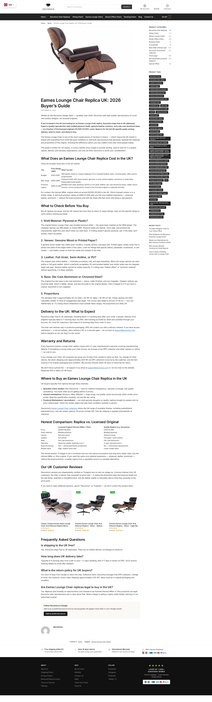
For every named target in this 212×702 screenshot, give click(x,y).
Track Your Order (81, 682)
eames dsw (153, 125)
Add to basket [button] (56, 535)
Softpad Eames (155, 210)
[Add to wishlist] (69, 492)
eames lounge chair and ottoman (157, 138)
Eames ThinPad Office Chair (159, 177)
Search (126, 7)
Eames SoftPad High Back (158, 164)
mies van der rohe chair (157, 207)
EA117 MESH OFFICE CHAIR (158, 109)
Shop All (78, 686)
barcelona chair (155, 76)
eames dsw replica (156, 128)
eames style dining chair (157, 170)
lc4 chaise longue (155, 183)
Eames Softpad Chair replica (159, 161)
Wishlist (156, 9)
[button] (166, 17)
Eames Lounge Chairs (157, 36)
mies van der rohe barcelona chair (159, 203)
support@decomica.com (125, 330)
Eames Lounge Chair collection (64, 408)
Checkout (167, 9)
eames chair (154, 115)
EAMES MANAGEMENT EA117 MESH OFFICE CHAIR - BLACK (159, 150)
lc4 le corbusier (155, 186)
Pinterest (112, 676)
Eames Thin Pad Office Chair (159, 174)
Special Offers (154, 64)
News (50, 23)
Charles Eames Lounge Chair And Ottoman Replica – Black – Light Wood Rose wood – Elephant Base (124, 525)
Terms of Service (48, 682)
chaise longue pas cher (157, 93)
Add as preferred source (55, 614)
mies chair (153, 199)
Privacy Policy (46, 676)
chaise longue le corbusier (158, 89)
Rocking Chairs (154, 42)
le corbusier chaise (156, 190)
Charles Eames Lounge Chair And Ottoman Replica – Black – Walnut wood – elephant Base (88, 525)
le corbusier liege (155, 196)
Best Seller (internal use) (158, 48)
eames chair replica (156, 118)
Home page (153, 56)
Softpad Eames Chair (156, 214)
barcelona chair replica (157, 80)
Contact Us (79, 676)
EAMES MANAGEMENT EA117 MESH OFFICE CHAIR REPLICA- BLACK (159, 156)
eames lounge (154, 131)
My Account (144, 9)
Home (43, 23)
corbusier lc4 (154, 105)
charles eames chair (156, 96)
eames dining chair (156, 122)
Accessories (153, 45)
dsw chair (164, 105)
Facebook (112, 669)
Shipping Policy (47, 672)
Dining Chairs (154, 33)
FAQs (77, 679)
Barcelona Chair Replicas (158, 30)
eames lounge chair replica (101, 642)
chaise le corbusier (156, 83)
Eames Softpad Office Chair (158, 167)
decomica (58, 627)
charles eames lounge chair (158, 99)
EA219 (152, 112)
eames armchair (162, 112)
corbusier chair (155, 102)
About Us (44, 669)
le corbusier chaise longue (158, 193)
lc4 (166, 180)
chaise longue (154, 86)
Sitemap (44, 686)
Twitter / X (112, 679)
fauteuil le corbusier (156, 180)
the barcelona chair (156, 217)
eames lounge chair (156, 135)
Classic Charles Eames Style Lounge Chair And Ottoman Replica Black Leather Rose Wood (55, 525)
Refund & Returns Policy (50, 679)
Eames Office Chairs (156, 39)
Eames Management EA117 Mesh (158, 146)
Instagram (112, 672)
